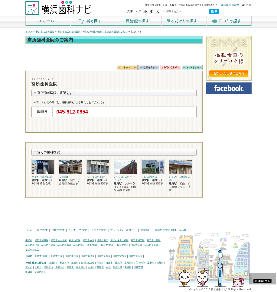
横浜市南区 (102, 240)
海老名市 (59, 267)
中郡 (108, 267)
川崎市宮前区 (119, 256)
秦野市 (160, 262)
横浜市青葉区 (151, 245)
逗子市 (150, 262)
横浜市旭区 (79, 245)
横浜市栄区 (122, 245)
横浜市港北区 (32, 245)
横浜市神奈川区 (59, 240)
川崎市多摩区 (103, 256)
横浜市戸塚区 (48, 245)
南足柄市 (80, 267)
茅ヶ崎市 (140, 262)
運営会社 (145, 230)
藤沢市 (118, 262)
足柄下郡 (138, 267)
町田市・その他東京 (35, 272)
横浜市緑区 (93, 245)
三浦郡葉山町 (87, 262)
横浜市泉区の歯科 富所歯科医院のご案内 (105, 31)
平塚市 (100, 262)
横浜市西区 (74, 240)
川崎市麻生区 (135, 256)
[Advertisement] (114, 55)
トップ (28, 31)
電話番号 (148, 67)
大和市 (38, 267)
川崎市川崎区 (41, 256)
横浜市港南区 (64, 245)
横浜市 (28, 240)
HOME (29, 230)
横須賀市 (64, 262)
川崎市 (28, 256)
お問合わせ (170, 67)
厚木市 (28, 267)
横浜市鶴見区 (41, 240)
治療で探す (138, 21)
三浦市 (74, 262)
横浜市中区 (88, 240)
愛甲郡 (128, 267)
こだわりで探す (183, 21)
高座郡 (100, 267)
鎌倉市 (109, 262)
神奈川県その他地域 (35, 262)
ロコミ (192, 67)
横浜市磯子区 (138, 240)
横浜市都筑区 (32, 249)
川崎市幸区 (56, 256)
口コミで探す (229, 21)
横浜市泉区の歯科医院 (69, 31)
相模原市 (52, 262)
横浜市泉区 (136, 245)
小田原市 (128, 262)
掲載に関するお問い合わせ (170, 230)
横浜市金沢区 (154, 240)
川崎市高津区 (87, 256)
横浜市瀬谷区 (108, 245)
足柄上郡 (117, 267)
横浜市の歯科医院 (45, 31)
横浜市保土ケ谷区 (119, 240)
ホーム (48, 21)
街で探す (93, 21)
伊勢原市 (48, 267)
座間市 (70, 267)
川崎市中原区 (71, 256)
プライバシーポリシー (123, 230)
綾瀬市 (91, 267)
